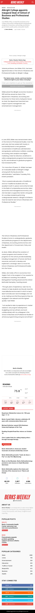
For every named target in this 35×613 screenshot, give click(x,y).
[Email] (26, 351)
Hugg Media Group (14, 611)
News (4, 7)
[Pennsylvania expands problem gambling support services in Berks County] (27, 539)
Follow (17, 477)
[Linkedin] (21, 351)
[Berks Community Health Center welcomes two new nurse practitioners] (27, 527)
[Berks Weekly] (3, 29)
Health (4, 522)
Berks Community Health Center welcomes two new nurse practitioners (10, 526)
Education (11, 7)
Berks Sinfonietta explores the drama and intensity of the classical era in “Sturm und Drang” (15, 471)
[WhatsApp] (17, 351)
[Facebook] (9, 351)
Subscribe (28, 477)
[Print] (30, 351)
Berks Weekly (9, 29)
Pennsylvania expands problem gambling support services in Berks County (10, 539)
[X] (13, 351)
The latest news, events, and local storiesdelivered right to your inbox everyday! (17, 79)
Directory (23, 444)
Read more (5, 530)
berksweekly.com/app (25, 374)
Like (7, 477)
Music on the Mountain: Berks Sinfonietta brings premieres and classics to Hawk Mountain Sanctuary (17, 463)
